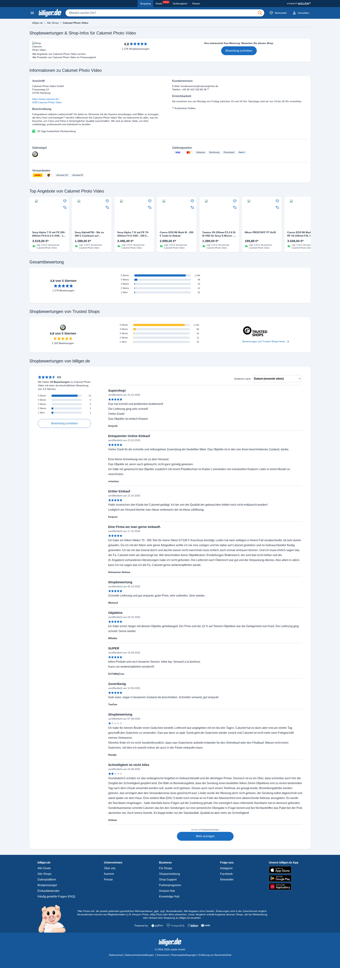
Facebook (226, 873)
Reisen (196, 3)
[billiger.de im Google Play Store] (283, 878)
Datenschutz (116, 955)
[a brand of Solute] (299, 3)
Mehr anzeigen (205, 836)
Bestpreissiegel (47, 885)
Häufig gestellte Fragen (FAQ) (56, 896)
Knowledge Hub (169, 896)
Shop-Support (168, 879)
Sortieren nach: (242, 378)
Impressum (163, 955)
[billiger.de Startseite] (50, 13)
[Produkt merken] (65, 201)
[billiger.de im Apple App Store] (283, 870)
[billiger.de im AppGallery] (283, 886)
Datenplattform (47, 879)
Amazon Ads (167, 890)
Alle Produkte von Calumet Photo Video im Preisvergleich (64, 57)
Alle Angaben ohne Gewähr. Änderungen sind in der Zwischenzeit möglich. (225, 911)
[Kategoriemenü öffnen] (32, 12)
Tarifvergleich (179, 3)
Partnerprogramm (170, 885)
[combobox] (165, 12)
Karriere (109, 873)
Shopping (145, 3)
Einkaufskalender (49, 890)
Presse (108, 879)
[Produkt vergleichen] (65, 207)
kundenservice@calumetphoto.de (199, 86)
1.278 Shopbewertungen (135, 48)
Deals (162, 3)
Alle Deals (44, 868)
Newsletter (227, 879)
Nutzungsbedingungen (184, 955)
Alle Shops (53, 22)
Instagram (226, 868)
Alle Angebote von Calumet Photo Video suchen (59, 54)
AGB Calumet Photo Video (47, 102)
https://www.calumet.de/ (45, 99)
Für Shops (165, 868)
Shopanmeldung (169, 873)
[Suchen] (260, 12)
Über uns (109, 868)
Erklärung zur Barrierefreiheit (215, 955)
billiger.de (37, 22)
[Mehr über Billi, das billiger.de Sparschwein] (54, 918)
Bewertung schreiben (239, 50)
